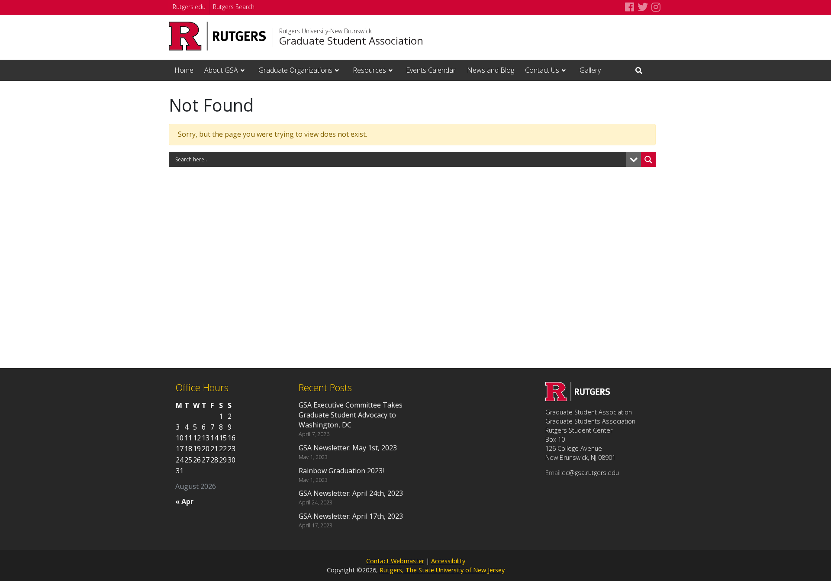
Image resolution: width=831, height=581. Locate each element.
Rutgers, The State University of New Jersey (442, 570)
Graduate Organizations (295, 70)
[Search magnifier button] (648, 159)
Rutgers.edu (189, 7)
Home (183, 70)
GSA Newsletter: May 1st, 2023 (348, 448)
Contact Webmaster (395, 561)
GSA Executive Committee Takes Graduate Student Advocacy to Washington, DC (351, 415)
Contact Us (542, 70)
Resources (369, 70)
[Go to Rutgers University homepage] (217, 36)
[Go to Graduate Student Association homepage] (577, 398)
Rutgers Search (233, 7)
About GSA (221, 70)
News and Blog (490, 70)
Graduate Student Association (351, 41)
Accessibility (448, 561)
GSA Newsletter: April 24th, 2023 (351, 493)
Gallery (590, 70)
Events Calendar (431, 70)
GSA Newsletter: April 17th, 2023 (351, 516)
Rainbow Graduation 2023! (341, 470)
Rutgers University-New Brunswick (325, 31)
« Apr (184, 501)
